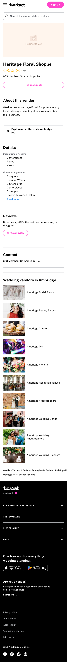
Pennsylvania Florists (42, 470)
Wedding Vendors (11, 470)
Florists (26, 470)
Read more (13, 199)
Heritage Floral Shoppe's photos (19, 474)
